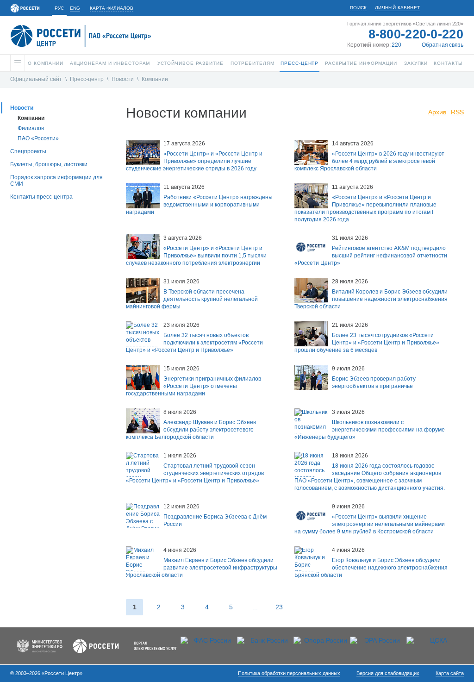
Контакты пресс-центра (41, 197)
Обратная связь (442, 45)
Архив (437, 112)
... (255, 607)
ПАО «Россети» (38, 138)
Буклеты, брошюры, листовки (48, 164)
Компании (155, 79)
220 (396, 45)
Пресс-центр (87, 79)
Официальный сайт (36, 79)
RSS (457, 112)
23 (279, 607)
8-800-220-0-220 (416, 34)
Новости (123, 79)
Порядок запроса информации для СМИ (56, 180)
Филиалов (31, 128)
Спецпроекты (28, 151)
